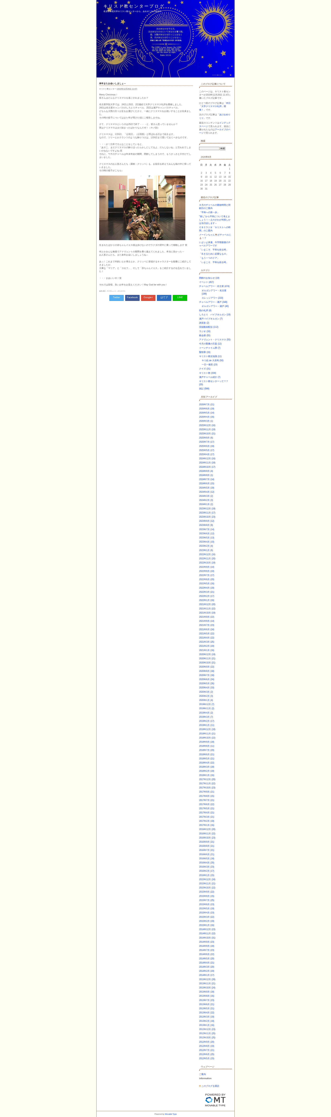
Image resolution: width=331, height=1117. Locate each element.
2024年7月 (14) (206, 479)
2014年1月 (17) (206, 975)
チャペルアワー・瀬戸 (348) (213, 302)
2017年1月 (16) (206, 825)
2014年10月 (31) (207, 937)
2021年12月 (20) (207, 604)
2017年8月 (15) (206, 796)
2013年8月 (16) (206, 996)
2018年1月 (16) (206, 775)
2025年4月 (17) (206, 454)
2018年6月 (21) (206, 754)
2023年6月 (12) (206, 533)
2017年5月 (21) (206, 808)
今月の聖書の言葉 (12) (210, 343)
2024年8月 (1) (206, 475)
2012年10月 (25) (207, 1037)
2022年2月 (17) (206, 596)
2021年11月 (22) (207, 608)
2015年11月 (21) (207, 883)
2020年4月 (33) (206, 687)
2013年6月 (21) (206, 1004)
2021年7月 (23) (206, 625)
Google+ (148, 297)
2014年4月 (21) (206, 962)
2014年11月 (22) (207, 933)
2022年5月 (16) (206, 583)
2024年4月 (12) (206, 492)
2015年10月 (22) (207, 887)
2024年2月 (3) (206, 500)
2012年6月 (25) (206, 1054)
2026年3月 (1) (206, 421)
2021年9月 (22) (206, 617)
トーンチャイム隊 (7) (209, 348)
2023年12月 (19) (207, 508)
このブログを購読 (210, 1086)
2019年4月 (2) (206, 712)
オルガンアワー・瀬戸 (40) (215, 306)
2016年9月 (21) (206, 842)
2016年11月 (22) (207, 833)
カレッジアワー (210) (212, 298)
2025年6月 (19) (206, 446)
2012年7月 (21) (206, 1050)
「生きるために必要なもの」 (213, 254)
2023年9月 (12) (206, 521)
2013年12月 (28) (207, 979)
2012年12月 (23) (207, 1029)
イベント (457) (206, 282)
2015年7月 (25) (206, 900)
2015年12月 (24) (207, 879)
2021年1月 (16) (206, 650)
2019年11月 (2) (206, 708)
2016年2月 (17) (206, 871)
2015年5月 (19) (206, 908)
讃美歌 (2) (204, 323)
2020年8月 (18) (206, 671)
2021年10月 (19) (207, 612)
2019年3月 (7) (206, 717)
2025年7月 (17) (206, 441)
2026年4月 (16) (206, 417)
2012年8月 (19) (206, 1046)
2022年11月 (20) (207, 558)
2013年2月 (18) (206, 1021)
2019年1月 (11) (206, 725)
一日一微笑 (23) (209, 364)
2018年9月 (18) (206, 742)
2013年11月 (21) (207, 983)
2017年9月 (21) (206, 791)
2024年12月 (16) (207, 458)
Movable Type (171, 1114)
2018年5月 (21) (206, 758)
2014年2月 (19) (206, 971)
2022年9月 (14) (206, 567)
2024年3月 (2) (206, 496)
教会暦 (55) (204, 335)
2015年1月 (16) (206, 925)
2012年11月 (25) (207, 1033)
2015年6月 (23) (206, 904)
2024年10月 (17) (207, 467)
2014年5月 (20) (206, 958)
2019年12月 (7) (206, 704)
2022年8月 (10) (206, 571)
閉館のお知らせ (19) (209, 278)
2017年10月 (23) (207, 787)
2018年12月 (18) (207, 729)
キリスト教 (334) (207, 373)
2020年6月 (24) (206, 679)
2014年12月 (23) (207, 929)
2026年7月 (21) (206, 404)
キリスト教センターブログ (134, 6)
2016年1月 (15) (206, 875)
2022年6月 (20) (206, 579)
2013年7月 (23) (206, 1000)
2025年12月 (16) (207, 425)
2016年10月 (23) (207, 837)
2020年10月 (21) (207, 662)
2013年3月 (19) (206, 1016)
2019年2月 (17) (206, 721)
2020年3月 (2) (206, 692)
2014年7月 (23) (206, 950)
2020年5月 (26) (206, 683)
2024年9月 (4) (206, 471)
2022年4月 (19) (206, 587)
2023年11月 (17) (207, 512)
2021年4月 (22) (206, 637)
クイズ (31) (204, 368)
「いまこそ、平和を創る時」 (213, 249)
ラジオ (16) (204, 331)
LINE (180, 297)
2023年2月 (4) (206, 546)
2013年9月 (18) (206, 991)
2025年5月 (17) (206, 450)
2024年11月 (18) (207, 462)
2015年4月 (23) (206, 912)
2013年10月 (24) (207, 987)
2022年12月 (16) (207, 554)
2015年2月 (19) (206, 921)
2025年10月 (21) (207, 433)
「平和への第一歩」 (209, 212)
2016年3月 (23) (206, 867)
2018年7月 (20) (206, 750)
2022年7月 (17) (206, 575)
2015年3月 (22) (206, 917)
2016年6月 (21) (206, 854)
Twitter (116, 297)
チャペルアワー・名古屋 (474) (214, 286)
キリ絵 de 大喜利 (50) (212, 360)
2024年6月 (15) (206, 483)
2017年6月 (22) (206, 804)
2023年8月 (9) (206, 525)
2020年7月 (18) (206, 675)
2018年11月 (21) (207, 733)
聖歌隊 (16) (204, 352)
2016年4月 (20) (206, 862)
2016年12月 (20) (207, 829)
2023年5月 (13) (206, 537)
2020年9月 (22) (206, 666)
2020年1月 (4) (206, 700)
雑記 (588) (204, 388)
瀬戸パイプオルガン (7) (211, 318)
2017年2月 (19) (206, 821)
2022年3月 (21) (206, 592)
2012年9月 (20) (206, 1042)
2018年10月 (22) (207, 737)
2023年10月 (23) (207, 517)
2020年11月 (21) (207, 658)
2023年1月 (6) (206, 550)
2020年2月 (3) (206, 696)
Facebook (132, 297)
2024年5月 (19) (206, 487)
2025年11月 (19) (207, 429)
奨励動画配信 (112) (208, 327)
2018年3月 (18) (206, 766)
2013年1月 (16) (206, 1025)
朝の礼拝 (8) (205, 310)
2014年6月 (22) (206, 954)
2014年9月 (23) (206, 942)
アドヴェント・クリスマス (116, 291)
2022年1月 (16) (206, 600)
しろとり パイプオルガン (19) (214, 314)
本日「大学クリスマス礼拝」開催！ (214, 106)
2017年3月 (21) (206, 817)
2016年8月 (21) (206, 846)
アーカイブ (211, 397)
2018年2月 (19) (206, 771)
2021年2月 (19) (206, 646)
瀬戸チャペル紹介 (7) (209, 377)
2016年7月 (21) (206, 850)
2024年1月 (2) (206, 504)
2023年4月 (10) (206, 542)
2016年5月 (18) (206, 858)
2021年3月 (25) (206, 642)
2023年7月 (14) (206, 529)
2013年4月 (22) (206, 1012)
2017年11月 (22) (207, 783)
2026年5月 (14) (206, 412)
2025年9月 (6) (206, 437)
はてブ (164, 297)
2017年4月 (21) (206, 812)
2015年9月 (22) (206, 891)
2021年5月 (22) (206, 633)
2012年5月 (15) (206, 1058)
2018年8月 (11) (206, 746)
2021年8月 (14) (206, 621)
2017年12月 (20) (207, 779)
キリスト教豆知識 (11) (210, 356)
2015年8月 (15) (206, 896)
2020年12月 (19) (207, 654)
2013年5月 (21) (206, 1008)
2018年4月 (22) (206, 762)
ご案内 (202, 1074)
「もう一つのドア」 (209, 258)
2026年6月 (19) (206, 408)
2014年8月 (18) (206, 946)
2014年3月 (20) (206, 967)
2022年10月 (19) (207, 562)
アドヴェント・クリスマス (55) (214, 339)
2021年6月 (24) (206, 629)
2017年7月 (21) (206, 800)
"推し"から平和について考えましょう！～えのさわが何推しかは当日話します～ (214, 219)
